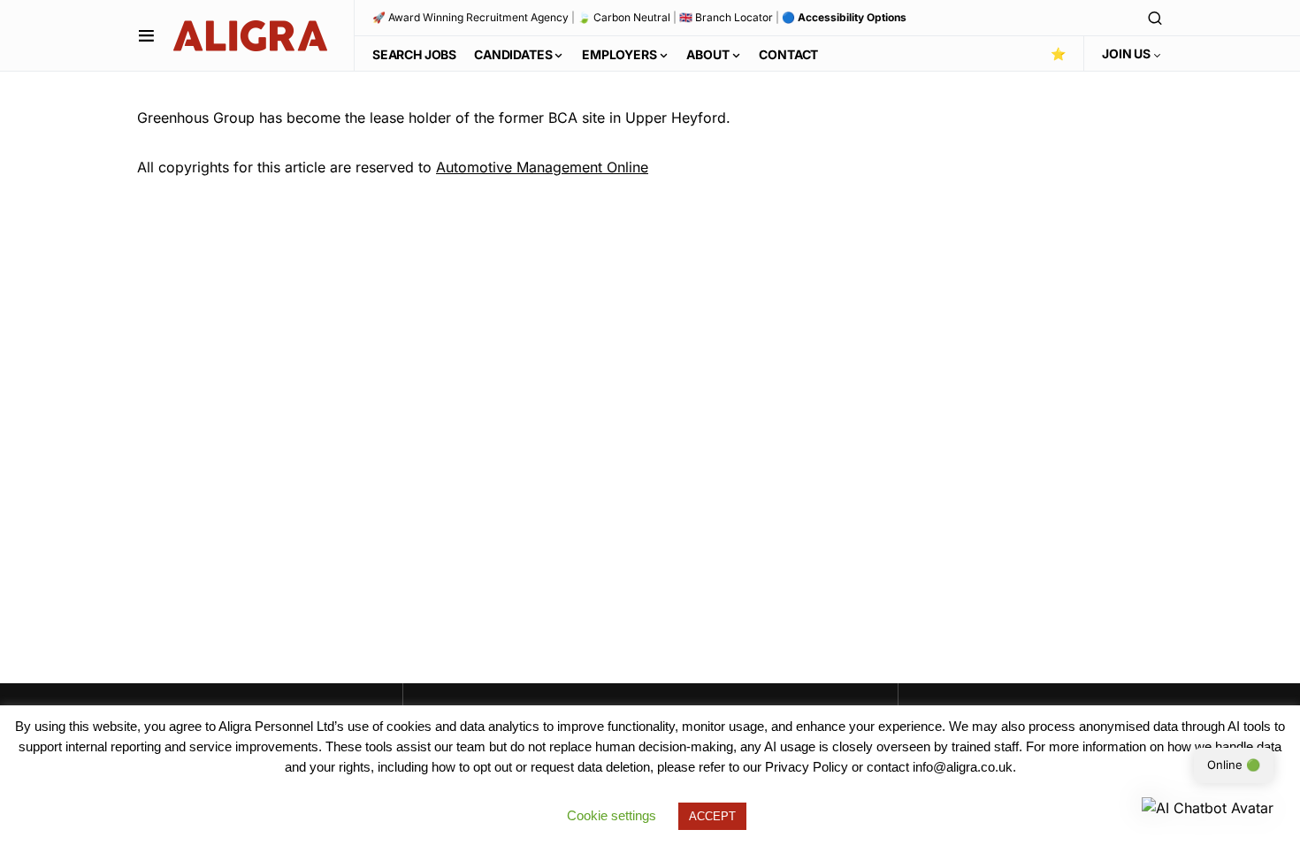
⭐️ (1058, 53)
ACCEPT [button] (712, 816)
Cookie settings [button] (611, 815)
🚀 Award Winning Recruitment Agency (470, 17)
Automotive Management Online (542, 167)
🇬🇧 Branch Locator (726, 17)
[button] (146, 35)
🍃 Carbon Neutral (623, 17)
